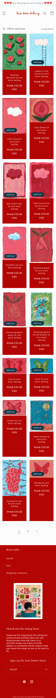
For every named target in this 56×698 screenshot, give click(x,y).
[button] (4, 13)
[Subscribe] (46, 669)
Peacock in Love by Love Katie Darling (14, 504)
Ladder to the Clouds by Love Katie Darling (41, 74)
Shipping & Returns (16, 573)
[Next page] (36, 531)
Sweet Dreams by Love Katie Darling (41, 439)
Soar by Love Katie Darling (14, 380)
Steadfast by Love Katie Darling (14, 266)
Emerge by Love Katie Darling (41, 484)
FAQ (8, 565)
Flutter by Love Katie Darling (14, 421)
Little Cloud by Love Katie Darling (14, 141)
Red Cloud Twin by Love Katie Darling (14, 206)
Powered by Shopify (37, 697)
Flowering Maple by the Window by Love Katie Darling (41, 336)
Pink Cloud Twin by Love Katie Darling (41, 206)
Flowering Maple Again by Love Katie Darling (14, 335)
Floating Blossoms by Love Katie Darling (14, 77)
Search (10, 558)
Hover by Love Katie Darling (41, 380)
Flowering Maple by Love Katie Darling (41, 270)
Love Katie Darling (23, 697)
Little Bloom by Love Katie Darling (41, 130)
